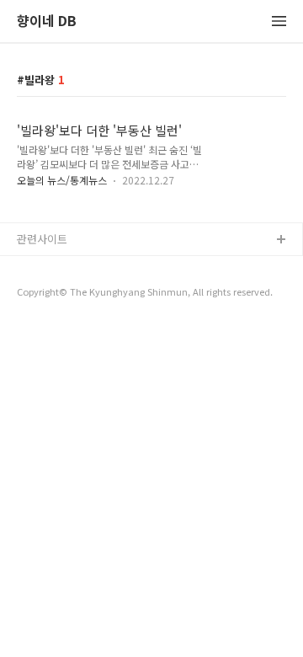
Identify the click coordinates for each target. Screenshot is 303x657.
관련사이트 (42, 239)
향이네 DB (47, 21)
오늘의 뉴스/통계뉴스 (62, 180)
